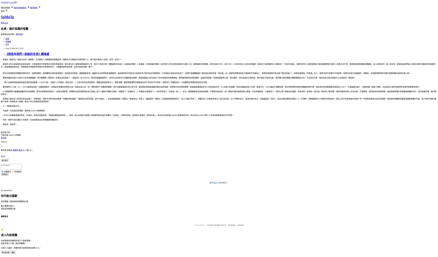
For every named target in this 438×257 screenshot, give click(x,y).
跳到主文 (4, 23)
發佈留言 (5, 174)
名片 (7, 44)
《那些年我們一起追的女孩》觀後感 (27, 54)
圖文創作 (19, 34)
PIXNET (202, 225)
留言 (20, 150)
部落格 (8, 42)
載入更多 (5, 160)
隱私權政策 (232, 225)
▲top (3, 156)
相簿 (7, 39)
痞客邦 (15, 150)
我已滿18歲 (5, 252)
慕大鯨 (3, 138)
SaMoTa (7, 17)
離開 (13, 252)
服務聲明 (241, 225)
